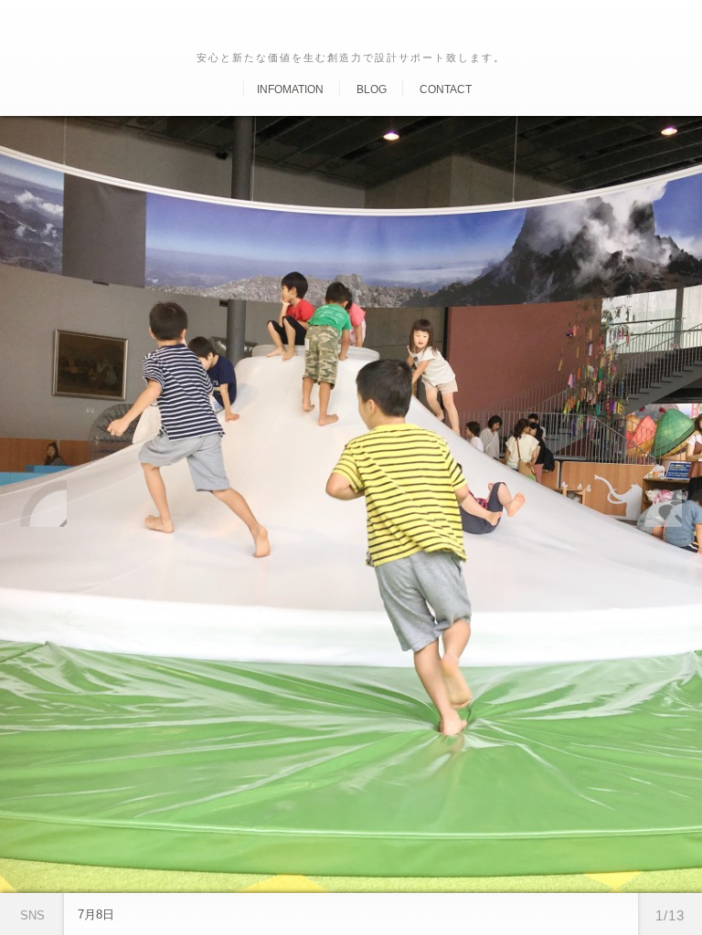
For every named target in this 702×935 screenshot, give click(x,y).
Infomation (290, 89)
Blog (371, 89)
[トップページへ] (227, 89)
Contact (446, 89)
